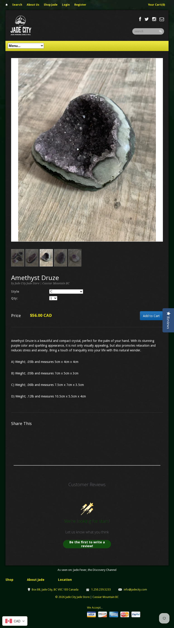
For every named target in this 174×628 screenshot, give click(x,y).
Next (160, 154)
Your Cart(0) (156, 4)
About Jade (35, 579)
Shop (9, 579)
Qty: (14, 298)
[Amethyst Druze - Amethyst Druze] (87, 149)
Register (80, 4)
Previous (14, 154)
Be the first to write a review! (87, 544)
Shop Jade (51, 4)
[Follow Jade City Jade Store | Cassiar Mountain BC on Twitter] (147, 19)
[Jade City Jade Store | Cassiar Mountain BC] (25, 25)
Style (15, 291)
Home (6, 5)
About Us (33, 4)
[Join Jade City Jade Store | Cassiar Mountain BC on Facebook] (140, 19)
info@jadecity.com (135, 589)
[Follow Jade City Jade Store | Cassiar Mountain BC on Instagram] (154, 19)
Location (65, 579)
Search (17, 4)
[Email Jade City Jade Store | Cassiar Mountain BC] (162, 19)
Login (66, 4)
